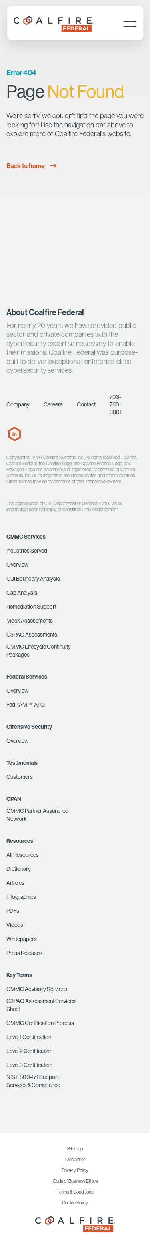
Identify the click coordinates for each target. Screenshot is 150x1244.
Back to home (25, 166)
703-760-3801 (116, 404)
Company (18, 404)
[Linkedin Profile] (14, 440)
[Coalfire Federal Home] (75, 1224)
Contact (86, 404)
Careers (53, 404)
